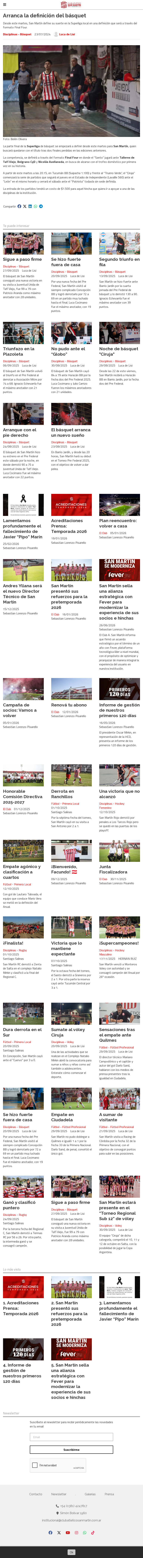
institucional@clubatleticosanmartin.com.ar (71, 1520)
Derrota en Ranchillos (62, 794)
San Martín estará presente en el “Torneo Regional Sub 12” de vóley (117, 1210)
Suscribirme (71, 1449)
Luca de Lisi (67, 34)
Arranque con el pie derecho (19, 432)
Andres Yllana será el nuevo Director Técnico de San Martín (22, 593)
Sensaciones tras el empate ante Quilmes (117, 1035)
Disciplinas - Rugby (15, 950)
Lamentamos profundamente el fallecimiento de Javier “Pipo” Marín (22, 528)
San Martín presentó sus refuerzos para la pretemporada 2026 (69, 596)
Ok (71, 1552)
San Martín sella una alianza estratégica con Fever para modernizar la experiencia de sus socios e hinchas (119, 602)
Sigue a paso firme (22, 259)
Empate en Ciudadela (62, 1117)
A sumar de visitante (111, 1117)
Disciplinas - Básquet (17, 34)
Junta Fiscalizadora (113, 869)
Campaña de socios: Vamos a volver (20, 710)
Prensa (109, 1494)
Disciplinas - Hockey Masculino (111, 952)
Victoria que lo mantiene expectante (66, 948)
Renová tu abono (69, 704)
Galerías (90, 1494)
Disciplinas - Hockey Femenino (111, 806)
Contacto (35, 1494)
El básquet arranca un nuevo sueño (70, 432)
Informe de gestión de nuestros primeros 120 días (119, 710)
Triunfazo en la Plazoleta (18, 351)
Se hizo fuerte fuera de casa (66, 262)
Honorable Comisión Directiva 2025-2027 (22, 796)
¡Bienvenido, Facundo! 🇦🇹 (64, 869)
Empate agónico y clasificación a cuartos (21, 872)
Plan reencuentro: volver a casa (118, 523)
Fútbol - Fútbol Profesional (116, 1047)
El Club (103, 533)
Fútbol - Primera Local (65, 804)
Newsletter (11, 1413)
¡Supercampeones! (119, 943)
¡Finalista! (13, 943)
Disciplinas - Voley (62, 1042)
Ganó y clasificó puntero (19, 1205)
